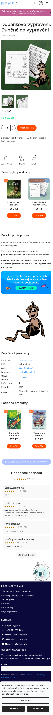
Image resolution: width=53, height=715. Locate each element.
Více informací (22, 694)
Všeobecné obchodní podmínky (16, 591)
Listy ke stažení (26, 360)
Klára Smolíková (26, 368)
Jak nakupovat (8, 599)
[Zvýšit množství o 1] (13, 126)
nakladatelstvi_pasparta (16, 639)
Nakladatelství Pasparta (16, 634)
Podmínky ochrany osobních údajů (17, 595)
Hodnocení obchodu (26, 473)
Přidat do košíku (27, 128)
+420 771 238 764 (14, 630)
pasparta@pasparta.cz (15, 625)
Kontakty (5, 603)
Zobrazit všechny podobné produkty (26, 462)
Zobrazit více (26, 555)
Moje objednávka (9, 611)
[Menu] (47, 3)
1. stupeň (23, 377)
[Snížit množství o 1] (13, 129)
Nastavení (25, 700)
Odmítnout (13, 708)
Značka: (9, 35)
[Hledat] (33, 3)
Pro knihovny (7, 607)
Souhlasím (38, 708)
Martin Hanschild (27, 372)
